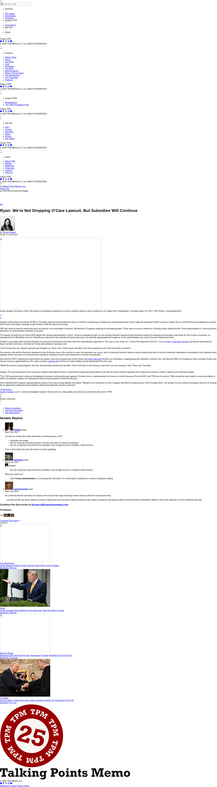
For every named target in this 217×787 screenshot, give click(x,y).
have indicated (94, 359)
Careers (8, 170)
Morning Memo (11, 71)
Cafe (7, 64)
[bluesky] (1, 41)
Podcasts (9, 18)
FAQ (7, 127)
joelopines (18, 460)
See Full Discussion (14, 410)
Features (9, 80)
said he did (53, 361)
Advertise (9, 132)
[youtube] (11, 41)
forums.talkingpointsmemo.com (50, 504)
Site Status (10, 139)
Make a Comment (13, 408)
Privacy (8, 136)
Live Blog (9, 62)
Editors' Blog (10, 57)
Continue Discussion (9, 521)
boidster (17, 430)
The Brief (9, 69)
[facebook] (4, 41)
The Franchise (11, 78)
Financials (9, 168)
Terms (7, 134)
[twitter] (6, 783)
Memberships (11, 102)
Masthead (9, 166)
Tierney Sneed (9, 232)
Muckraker (9, 66)
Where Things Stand (14, 73)
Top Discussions (12, 413)
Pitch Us (9, 172)
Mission (8, 163)
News (7, 60)
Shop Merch (10, 25)
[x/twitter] (6, 41)
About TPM (10, 161)
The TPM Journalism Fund (17, 105)
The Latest (9, 14)
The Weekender (12, 75)
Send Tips (4, 189)
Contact (8, 130)
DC (1, 204)
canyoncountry (21, 489)
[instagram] (9, 41)
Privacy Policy (23, 786)
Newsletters (10, 16)
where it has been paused (176, 342)
